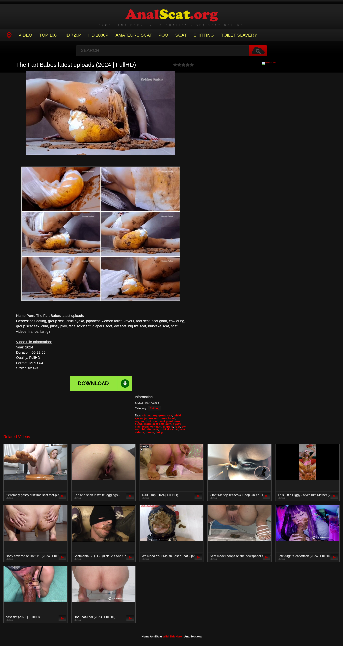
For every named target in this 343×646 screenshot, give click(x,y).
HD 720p (72, 35)
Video (25, 35)
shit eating (149, 415)
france (149, 432)
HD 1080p (98, 35)
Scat (181, 35)
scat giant (166, 421)
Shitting (204, 35)
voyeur (139, 421)
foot (177, 426)
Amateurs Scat (134, 35)
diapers (168, 426)
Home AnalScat (152, 636)
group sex (165, 415)
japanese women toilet (159, 418)
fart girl (160, 432)
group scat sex (154, 423)
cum (168, 423)
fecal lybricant (151, 426)
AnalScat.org (193, 636)
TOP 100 (48, 35)
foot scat (152, 421)
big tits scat (150, 429)
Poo (163, 35)
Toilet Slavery (239, 35)
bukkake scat (169, 429)
